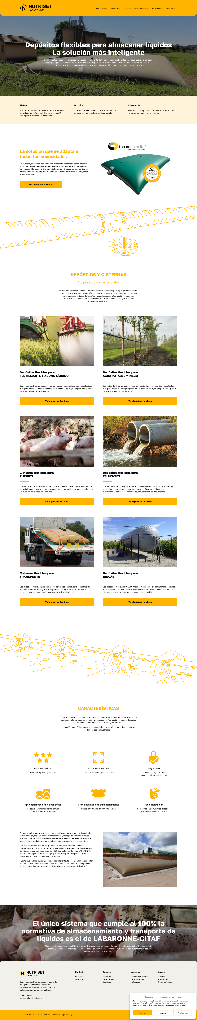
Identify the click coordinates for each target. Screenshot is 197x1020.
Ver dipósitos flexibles (57, 401)
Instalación (135, 982)
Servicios (79, 976)
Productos (163, 979)
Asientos (107, 976)
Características (110, 979)
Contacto (79, 979)
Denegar (162, 1013)
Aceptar (143, 1013)
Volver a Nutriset (102, 8)
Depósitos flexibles (139, 976)
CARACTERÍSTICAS (141, 8)
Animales (162, 976)
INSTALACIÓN (156, 8)
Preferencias (183, 1013)
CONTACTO (170, 8)
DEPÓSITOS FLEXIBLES (120, 8)
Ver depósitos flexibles (41, 184)
